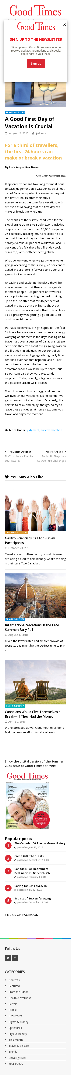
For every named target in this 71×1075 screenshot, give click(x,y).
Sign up (36, 63)
